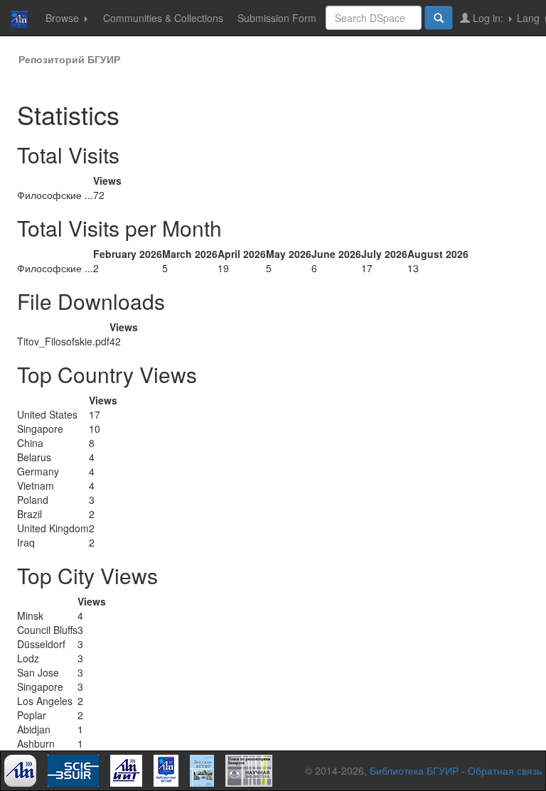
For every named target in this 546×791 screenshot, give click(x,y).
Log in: (488, 18)
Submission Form (276, 18)
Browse (64, 18)
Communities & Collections (163, 18)
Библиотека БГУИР (414, 770)
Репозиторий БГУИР (69, 59)
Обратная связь (505, 770)
